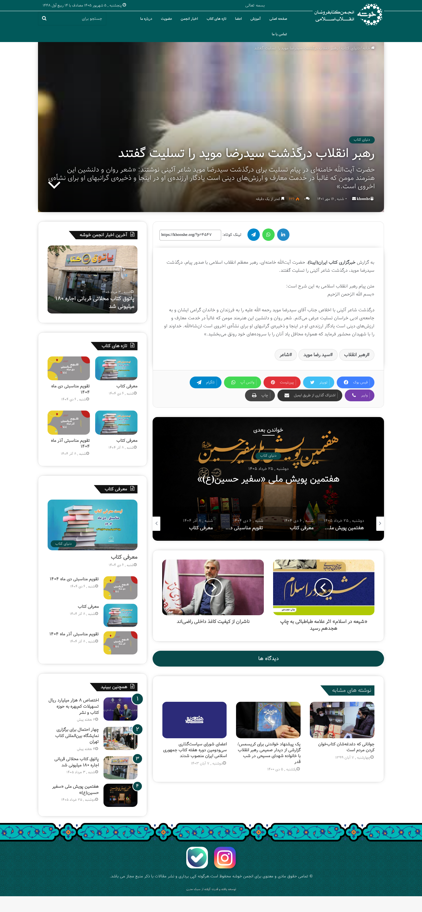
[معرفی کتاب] (116, 368)
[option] (268, 479)
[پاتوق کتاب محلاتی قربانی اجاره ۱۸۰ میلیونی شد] (120, 767)
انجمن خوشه (242, 876)
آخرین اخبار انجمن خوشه (103, 235)
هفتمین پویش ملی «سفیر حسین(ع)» (105, 302)
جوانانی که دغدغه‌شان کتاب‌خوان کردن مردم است (346, 747)
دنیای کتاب (350, 48)
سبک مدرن (193, 889)
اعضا (238, 19)
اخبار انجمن (189, 19)
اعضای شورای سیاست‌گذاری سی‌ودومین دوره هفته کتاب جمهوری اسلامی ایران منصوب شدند (195, 750)
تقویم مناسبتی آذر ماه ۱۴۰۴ (70, 443)
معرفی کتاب (268, 479)
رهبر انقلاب (355, 355)
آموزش (256, 19)
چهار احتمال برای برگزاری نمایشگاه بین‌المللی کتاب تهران (77, 735)
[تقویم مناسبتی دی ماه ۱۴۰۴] (69, 368)
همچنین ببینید (114, 687)
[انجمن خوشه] (348, 14)
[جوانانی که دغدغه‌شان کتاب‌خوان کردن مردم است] (342, 720)
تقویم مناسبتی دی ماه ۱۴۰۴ (70, 389)
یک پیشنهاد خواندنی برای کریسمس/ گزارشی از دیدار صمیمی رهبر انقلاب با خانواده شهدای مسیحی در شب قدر (269, 753)
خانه (367, 48)
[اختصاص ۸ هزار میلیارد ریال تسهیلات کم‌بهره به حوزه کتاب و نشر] (120, 709)
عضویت (166, 19)
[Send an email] (354, 199)
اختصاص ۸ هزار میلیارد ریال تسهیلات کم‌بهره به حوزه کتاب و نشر (74, 706)
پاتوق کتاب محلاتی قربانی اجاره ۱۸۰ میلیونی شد (76, 762)
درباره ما (146, 19)
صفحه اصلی (278, 19)
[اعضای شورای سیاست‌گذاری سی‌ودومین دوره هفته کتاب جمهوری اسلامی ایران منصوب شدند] (194, 720)
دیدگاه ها (268, 658)
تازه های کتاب (216, 19)
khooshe (363, 199)
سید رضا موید (316, 355)
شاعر (284, 355)
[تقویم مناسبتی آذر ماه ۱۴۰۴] (69, 422)
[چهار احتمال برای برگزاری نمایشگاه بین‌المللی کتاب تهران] (120, 738)
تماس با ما (279, 34)
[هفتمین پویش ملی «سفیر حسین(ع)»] (120, 795)
